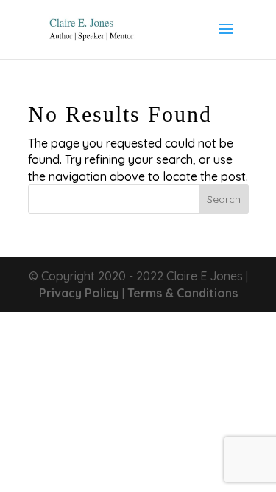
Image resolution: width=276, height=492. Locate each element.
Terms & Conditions (182, 292)
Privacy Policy (79, 292)
